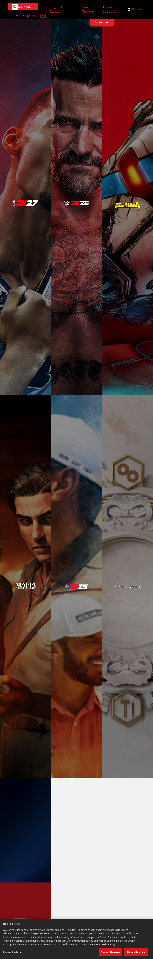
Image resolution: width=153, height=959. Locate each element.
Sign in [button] (137, 9)
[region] (76, 939)
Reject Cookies (136, 952)
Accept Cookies (110, 952)
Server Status (23, 16)
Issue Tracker (87, 9)
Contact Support (109, 9)
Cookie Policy (107, 944)
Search (100, 22)
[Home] (23, 6)
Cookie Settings (12, 952)
